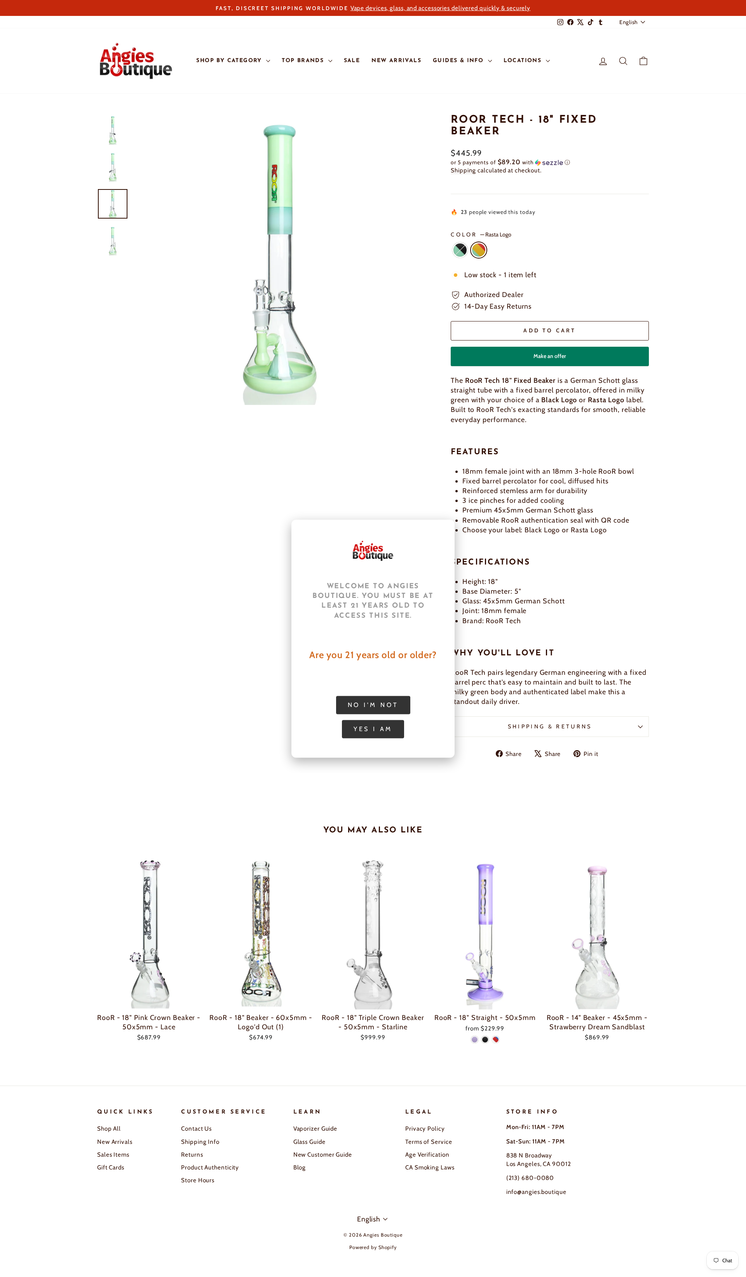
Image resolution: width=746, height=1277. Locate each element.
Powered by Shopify (373, 1247)
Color (481, 234)
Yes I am (373, 728)
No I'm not (373, 704)
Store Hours (197, 1180)
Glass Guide (309, 1141)
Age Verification (427, 1154)
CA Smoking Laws (430, 1167)
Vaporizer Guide (315, 1128)
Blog (299, 1167)
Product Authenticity (210, 1167)
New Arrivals (114, 1141)
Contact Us (196, 1128)
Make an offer (550, 359)
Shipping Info (200, 1141)
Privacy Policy (425, 1128)
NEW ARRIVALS (396, 61)
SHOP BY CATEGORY (230, 61)
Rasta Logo (478, 250)
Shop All (109, 1128)
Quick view (149, 1000)
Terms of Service (428, 1141)
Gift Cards (110, 1167)
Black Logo (460, 250)
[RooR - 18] (474, 1039)
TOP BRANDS (304, 61)
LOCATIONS (524, 61)
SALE (352, 61)
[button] (550, 162)
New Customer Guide (322, 1154)
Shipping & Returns (550, 726)
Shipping (463, 170)
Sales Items (113, 1154)
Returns (192, 1154)
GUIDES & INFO (459, 61)
